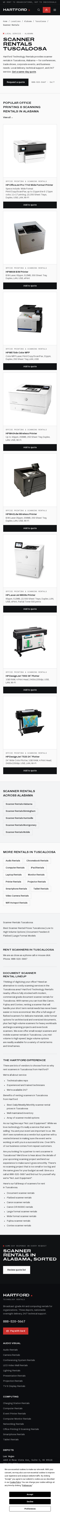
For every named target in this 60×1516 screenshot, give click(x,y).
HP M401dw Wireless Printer (21, 514)
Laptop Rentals (14, 875)
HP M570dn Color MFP (18, 352)
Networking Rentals (13, 1424)
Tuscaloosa (40, 21)
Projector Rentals (37, 882)
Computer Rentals (15, 868)
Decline (30, 1502)
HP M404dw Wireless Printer (21, 433)
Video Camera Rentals (17, 896)
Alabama (28, 21)
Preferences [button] (27, 1485)
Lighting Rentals (11, 1370)
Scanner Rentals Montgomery (21, 825)
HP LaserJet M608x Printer (20, 595)
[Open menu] (55, 10)
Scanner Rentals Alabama (19, 804)
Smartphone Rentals (16, 889)
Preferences (30, 1509)
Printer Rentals (13, 882)
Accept (30, 1494)
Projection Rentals (13, 1381)
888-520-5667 (14, 1321)
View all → (8, 117)
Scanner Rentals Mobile (18, 832)
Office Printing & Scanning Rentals (21, 1429)
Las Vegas (8, 1456)
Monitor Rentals (36, 875)
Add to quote (30, 205)
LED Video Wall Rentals (15, 1365)
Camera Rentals (11, 1355)
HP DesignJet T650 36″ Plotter (22, 676)
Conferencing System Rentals (19, 1360)
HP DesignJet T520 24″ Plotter (23, 756)
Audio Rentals (13, 861)
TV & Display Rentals (14, 1386)
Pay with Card (17, 1331)
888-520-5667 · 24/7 (43, 82)
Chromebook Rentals (37, 861)
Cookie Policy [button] (15, 1482)
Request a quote (16, 82)
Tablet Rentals (40, 889)
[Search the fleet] (38, 9)
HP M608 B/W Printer (17, 272)
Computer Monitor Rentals (17, 1419)
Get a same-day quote (24, 72)
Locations (16, 21)
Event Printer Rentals (14, 1413)
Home (5, 21)
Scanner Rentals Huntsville (19, 818)
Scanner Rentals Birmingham (20, 811)
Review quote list (16, 1270)
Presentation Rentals (14, 1376)
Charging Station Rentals (16, 1403)
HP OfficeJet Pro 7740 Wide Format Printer (29, 185)
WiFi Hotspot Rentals (16, 903)
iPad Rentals (37, 868)
